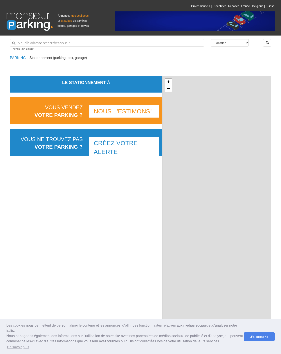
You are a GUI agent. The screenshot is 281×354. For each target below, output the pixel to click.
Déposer (233, 6)
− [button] (168, 88)
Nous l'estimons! (123, 111)
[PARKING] (26, 58)
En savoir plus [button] (18, 347)
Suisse (270, 6)
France (245, 6)
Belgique (257, 6)
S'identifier (219, 6)
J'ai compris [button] (259, 336)
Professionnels (200, 6)
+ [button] (168, 82)
